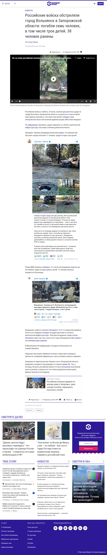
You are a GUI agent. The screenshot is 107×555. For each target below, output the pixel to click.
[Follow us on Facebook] (55, 528)
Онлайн (30, 539)
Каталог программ (7, 531)
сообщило (46, 267)
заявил (61, 133)
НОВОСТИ (43, 461)
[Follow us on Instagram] (70, 528)
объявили (53, 330)
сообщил (65, 117)
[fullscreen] (95, 101)
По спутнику (31, 535)
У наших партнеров (34, 531)
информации (33, 125)
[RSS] (80, 528)
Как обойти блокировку (9, 535)
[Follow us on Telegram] (75, 528)
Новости (29, 10)
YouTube (30, 543)
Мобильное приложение (9, 539)
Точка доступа (32, 527)
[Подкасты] (85, 528)
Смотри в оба (81, 461)
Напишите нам (6, 543)
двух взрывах (41, 340)
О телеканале (6, 527)
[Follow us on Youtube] (65, 528)
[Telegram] (94, 3)
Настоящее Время (31, 42)
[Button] (55, 52)
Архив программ (7, 547)
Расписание (31, 547)
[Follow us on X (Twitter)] (60, 528)
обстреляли (65, 367)
